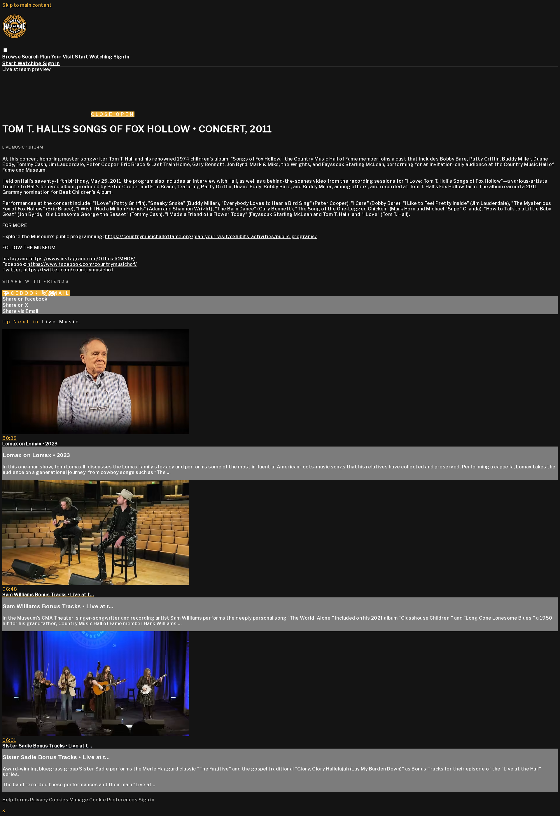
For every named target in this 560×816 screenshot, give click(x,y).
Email (59, 293)
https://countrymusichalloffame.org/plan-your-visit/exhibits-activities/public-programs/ (211, 236)
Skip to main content (27, 5)
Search (31, 57)
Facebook (21, 293)
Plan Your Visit (57, 57)
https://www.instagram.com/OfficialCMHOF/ (82, 258)
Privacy (39, 800)
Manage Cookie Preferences (104, 800)
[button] (5, 50)
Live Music (14, 147)
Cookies (59, 800)
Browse (12, 57)
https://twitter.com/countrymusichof (68, 270)
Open (125, 114)
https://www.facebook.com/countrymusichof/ (82, 264)
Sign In (51, 63)
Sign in (121, 57)
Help (8, 800)
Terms (22, 800)
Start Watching (94, 57)
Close (103, 114)
